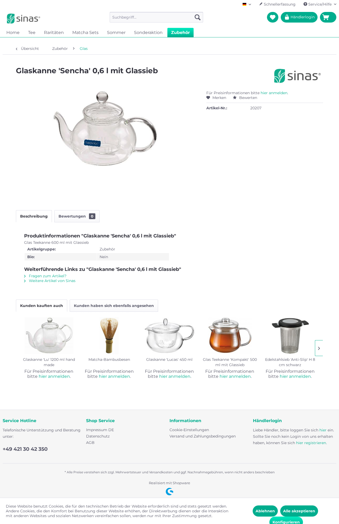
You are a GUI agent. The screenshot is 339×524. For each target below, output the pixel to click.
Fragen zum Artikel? (47, 276)
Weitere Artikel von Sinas (51, 280)
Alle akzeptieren (299, 511)
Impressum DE (100, 429)
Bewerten (247, 97)
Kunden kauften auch (41, 305)
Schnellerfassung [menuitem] (279, 4)
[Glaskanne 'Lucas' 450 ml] (169, 335)
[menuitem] (156, 17)
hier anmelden (274, 92)
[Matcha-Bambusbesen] (109, 335)
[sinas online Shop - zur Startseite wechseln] (23, 18)
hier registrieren (311, 442)
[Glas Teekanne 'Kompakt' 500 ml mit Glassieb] (229, 335)
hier (323, 430)
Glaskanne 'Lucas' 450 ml (169, 359)
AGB (90, 442)
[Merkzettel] (272, 17)
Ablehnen (265, 511)
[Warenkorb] (328, 17)
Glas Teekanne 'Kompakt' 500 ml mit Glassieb (230, 362)
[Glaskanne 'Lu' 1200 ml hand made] (49, 335)
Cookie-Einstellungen (189, 429)
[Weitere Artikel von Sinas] (297, 76)
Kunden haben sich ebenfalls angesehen (114, 305)
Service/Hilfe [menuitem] (320, 4)
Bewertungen (76, 216)
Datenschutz (98, 436)
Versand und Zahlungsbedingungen (203, 436)
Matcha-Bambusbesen (109, 359)
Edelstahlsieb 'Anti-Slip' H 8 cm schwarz (290, 362)
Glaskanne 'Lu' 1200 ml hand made (49, 362)
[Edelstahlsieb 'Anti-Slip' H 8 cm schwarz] (290, 335)
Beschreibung (34, 216)
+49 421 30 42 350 (25, 449)
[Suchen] (197, 17)
